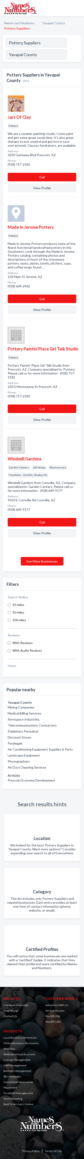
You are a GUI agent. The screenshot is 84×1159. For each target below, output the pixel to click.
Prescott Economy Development (31, 780)
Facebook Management (18, 1093)
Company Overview (16, 1005)
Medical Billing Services (24, 713)
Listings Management (17, 1060)
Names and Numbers (19, 23)
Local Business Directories (20, 1037)
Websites (9, 1048)
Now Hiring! (11, 1010)
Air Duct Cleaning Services (27, 767)
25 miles (18, 605)
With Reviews (22, 643)
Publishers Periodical (23, 731)
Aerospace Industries (23, 719)
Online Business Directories (21, 1043)
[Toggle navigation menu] (77, 8)
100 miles (19, 620)
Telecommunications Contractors (32, 725)
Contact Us (10, 1016)
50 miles (18, 612)
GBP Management (15, 1065)
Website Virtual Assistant (19, 1054)
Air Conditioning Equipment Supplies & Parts (40, 749)
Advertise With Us (57, 1005)
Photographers (19, 761)
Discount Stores (20, 737)
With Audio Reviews (27, 650)
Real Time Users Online (18, 1104)
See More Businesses (42, 561)
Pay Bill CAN (53, 1021)
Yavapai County (53, 23)
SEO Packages (12, 1076)
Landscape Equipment (24, 755)
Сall (42, 177)
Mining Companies (21, 707)
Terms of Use (53, 1151)
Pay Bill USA (53, 1016)
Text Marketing (13, 1098)
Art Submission (55, 1010)
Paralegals (15, 743)
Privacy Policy (30, 1151)
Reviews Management (17, 1071)
